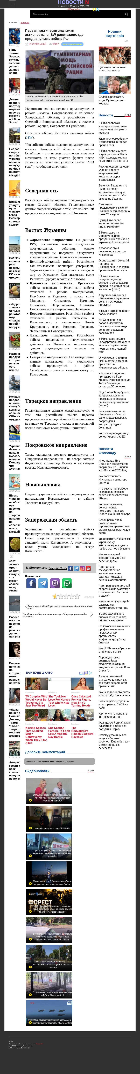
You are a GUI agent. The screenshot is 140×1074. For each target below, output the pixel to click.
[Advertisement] (59, 643)
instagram (70, 761)
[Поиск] (127, 14)
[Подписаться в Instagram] (83, 568)
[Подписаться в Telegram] (77, 568)
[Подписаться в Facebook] (71, 568)
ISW (29, 137)
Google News (58, 568)
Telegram (60, 761)
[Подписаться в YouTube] (89, 568)
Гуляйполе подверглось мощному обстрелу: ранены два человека (55, 615)
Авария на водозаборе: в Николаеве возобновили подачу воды (60, 607)
